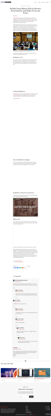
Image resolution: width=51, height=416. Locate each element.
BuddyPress (20, 260)
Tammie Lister (22, 337)
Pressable (33, 414)
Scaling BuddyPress (27, 93)
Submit (31, 396)
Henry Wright (17, 300)
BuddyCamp (16, 261)
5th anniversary (29, 20)
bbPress (17, 260)
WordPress (27, 414)
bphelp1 (16, 347)
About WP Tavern (4, 406)
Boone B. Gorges (20, 318)
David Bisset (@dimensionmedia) (21, 280)
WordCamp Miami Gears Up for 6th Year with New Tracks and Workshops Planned (42, 378)
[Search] (49, 2)
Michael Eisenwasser (16, 93)
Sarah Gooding (20, 290)
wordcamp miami (20, 261)
